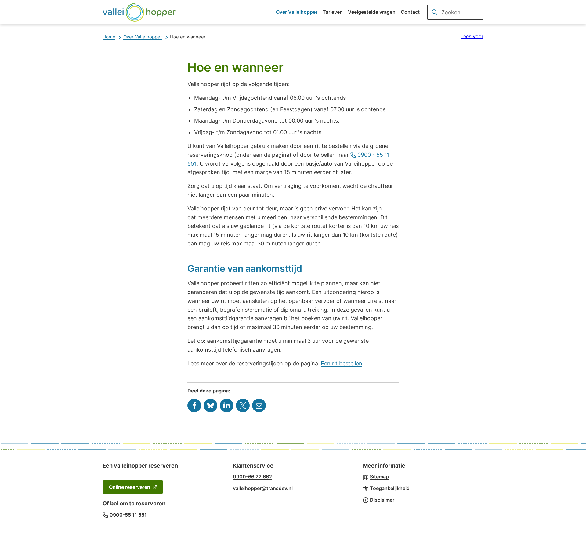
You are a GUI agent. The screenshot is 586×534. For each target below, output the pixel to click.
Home (109, 37)
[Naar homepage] (139, 12)
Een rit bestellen (341, 363)
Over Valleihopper (142, 37)
